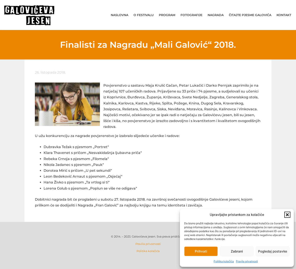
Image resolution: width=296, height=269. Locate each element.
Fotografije (191, 15)
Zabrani (237, 251)
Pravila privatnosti (247, 261)
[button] (287, 215)
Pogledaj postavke (272, 251)
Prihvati (201, 251)
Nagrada (216, 15)
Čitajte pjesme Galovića (250, 15)
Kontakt (283, 15)
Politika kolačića (224, 261)
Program (167, 15)
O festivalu (143, 15)
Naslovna (119, 15)
